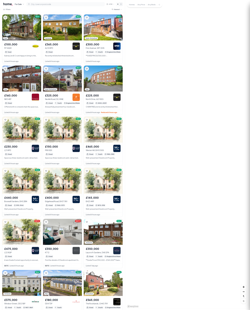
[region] (187, 155)
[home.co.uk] (8, 4)
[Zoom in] (243, 287)
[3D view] (243, 301)
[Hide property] (10, 17)
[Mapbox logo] (133, 306)
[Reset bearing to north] (243, 296)
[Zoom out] (243, 291)
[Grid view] (117, 4)
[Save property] (5, 17)
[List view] (121, 4)
